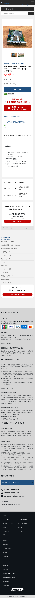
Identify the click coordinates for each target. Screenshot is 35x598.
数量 (5, 79)
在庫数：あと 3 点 (10, 84)
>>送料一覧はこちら (7, 388)
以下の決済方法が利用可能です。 (17, 122)
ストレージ (4, 272)
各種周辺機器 (5, 279)
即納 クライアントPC (7, 276)
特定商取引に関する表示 (9, 577)
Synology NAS (5, 258)
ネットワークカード (22, 228)
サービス (20, 531)
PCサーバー (6, 519)
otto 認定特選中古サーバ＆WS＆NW (11, 245)
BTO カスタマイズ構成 (7, 241)
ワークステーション (7, 255)
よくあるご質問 (7, 548)
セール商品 (5, 544)
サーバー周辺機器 (22, 519)
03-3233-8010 (14, 102)
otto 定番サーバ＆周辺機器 (9, 248)
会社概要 (5, 552)
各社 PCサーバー (6, 252)
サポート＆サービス (7, 282)
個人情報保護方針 (7, 581)
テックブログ (6, 556)
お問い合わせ (6, 569)
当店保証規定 (6, 585)
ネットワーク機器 (6, 269)
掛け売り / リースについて (9, 573)
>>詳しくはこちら (6, 343)
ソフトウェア (5, 262)
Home (6, 228)
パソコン (20, 527)
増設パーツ (13, 228)
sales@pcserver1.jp (16, 496)
